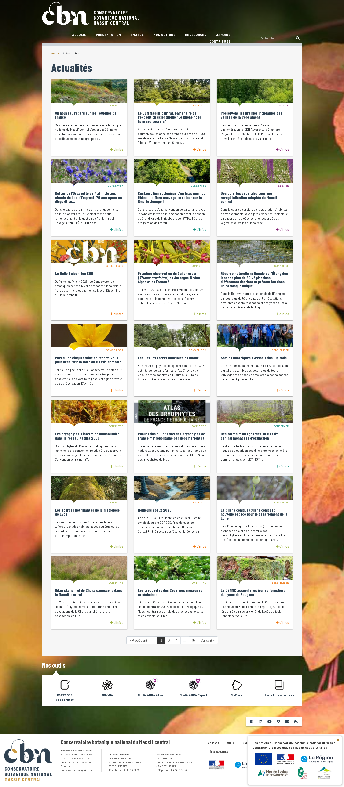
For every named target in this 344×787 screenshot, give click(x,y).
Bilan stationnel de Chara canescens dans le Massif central (88, 592)
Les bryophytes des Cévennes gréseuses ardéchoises (170, 592)
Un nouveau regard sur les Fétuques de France (85, 115)
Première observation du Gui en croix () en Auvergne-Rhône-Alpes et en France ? (169, 277)
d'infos (118, 149)
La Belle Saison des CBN (74, 273)
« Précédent (138, 640)
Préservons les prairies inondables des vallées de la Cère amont (251, 115)
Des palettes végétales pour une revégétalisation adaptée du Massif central (249, 197)
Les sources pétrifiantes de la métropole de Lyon (87, 512)
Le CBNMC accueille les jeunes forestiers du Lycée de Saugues (253, 592)
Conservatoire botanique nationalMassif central (117, 17)
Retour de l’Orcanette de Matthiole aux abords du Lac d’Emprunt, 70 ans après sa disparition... (88, 197)
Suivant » (208, 640)
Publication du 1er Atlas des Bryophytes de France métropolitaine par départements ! (171, 436)
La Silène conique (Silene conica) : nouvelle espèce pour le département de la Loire (254, 514)
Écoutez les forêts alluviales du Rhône (168, 358)
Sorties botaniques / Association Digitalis (254, 358)
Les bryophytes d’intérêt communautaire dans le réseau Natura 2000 (87, 436)
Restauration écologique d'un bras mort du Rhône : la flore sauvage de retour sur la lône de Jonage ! (171, 197)
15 (193, 640)
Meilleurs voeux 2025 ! (156, 510)
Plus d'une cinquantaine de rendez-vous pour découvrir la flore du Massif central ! (88, 360)
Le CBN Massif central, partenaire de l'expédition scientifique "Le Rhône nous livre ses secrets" (169, 117)
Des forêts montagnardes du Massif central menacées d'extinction (249, 436)
